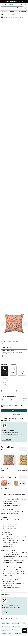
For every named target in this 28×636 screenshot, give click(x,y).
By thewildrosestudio (5, 471)
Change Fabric (6, 356)
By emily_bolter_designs (22, 471)
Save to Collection (14, 414)
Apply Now (5, 612)
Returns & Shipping (14, 591)
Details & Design (14, 489)
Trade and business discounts (14, 1)
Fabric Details (6, 360)
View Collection (7, 439)
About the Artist (14, 594)
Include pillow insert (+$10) (10, 391)
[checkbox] (1, 391)
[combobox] (19, 7)
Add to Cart (14, 410)
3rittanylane (12, 17)
